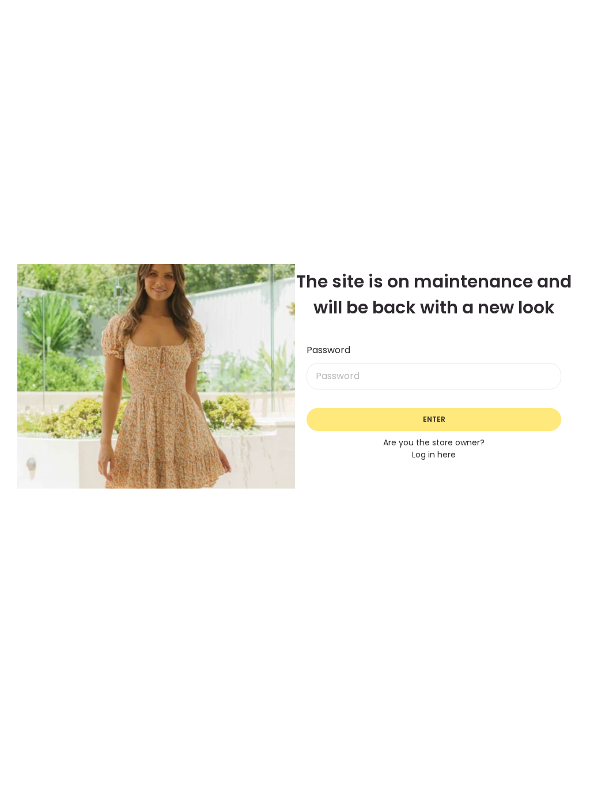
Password (328, 350)
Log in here (434, 454)
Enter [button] (434, 419)
